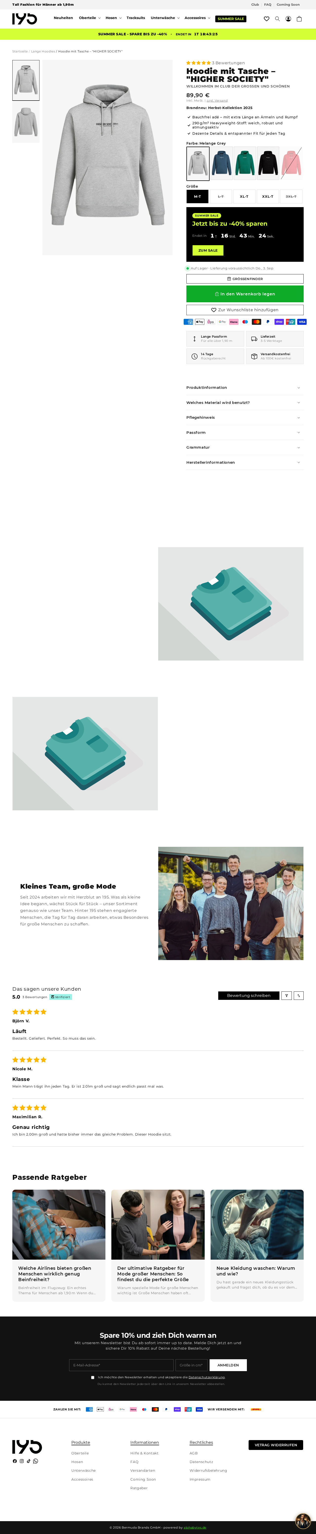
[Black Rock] (268, 163)
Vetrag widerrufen (276, 1445)
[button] (89, 18)
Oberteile (80, 1453)
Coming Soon (288, 4)
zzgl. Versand (217, 100)
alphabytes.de (195, 1527)
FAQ (267, 4)
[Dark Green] (245, 163)
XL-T (244, 196)
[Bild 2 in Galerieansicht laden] (26, 122)
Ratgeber (139, 1488)
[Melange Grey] (198, 164)
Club (255, 4)
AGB (194, 1453)
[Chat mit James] (303, 1521)
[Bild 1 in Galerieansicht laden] (26, 80)
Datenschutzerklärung (207, 1377)
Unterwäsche (83, 1470)
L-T (225, 198)
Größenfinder (248, 279)
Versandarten (142, 1470)
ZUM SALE (207, 250)
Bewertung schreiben (249, 995)
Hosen (77, 1462)
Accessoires (82, 1479)
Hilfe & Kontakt (144, 1453)
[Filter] (286, 995)
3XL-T (294, 198)
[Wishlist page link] (266, 19)
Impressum (200, 1479)
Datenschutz (201, 1462)
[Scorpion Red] (291, 163)
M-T (197, 196)
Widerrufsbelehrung (208, 1470)
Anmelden (228, 1365)
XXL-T (268, 196)
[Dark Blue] (222, 163)
